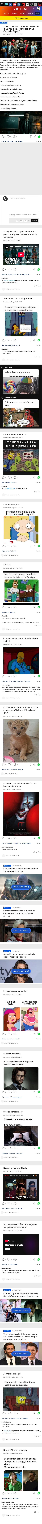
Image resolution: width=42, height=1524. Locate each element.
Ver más (36, 623)
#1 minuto (12, 681)
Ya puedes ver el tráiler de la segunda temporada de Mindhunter (20, 1225)
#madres (5, 1039)
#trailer (4, 274)
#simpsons (6, 482)
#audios (20, 681)
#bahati (20, 770)
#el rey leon (6, 770)
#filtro (10, 1498)
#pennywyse (26, 843)
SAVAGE (7, 564)
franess (4, 486)
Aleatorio (22, 13)
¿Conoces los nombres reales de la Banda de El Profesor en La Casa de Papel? (21, 28)
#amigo (5, 345)
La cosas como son (12, 1053)
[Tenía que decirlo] (39, 4)
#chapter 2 (17, 843)
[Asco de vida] (2, 4)
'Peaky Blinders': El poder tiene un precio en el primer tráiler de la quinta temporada (20, 234)
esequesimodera (8, 1502)
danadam (5, 349)
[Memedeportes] (18, 4)
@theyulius (8, 1431)
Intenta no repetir (11, 504)
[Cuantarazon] (6, 4)
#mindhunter (13, 1264)
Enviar (37, 13)
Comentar (35, 220)
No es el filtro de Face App (15, 1450)
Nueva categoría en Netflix (15, 1168)
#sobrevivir (6, 1208)
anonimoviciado (7, 847)
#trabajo (5, 1153)
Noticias (6, 13)
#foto (11, 1039)
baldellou (5, 278)
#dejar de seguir (14, 345)
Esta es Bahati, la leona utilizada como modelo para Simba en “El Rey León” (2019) (20, 710)
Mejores (14, 13)
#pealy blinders (13, 274)
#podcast (26, 681)
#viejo (4, 1498)
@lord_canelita (9, 280)
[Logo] (21, 8)
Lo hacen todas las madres (15, 991)
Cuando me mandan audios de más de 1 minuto (20, 639)
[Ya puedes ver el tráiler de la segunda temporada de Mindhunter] (21, 1244)
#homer (5, 681)
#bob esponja (14, 1418)
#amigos (5, 1418)
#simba (14, 770)
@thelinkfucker (10, 488)
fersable (5, 616)
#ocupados (24, 1418)
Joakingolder (6, 1268)
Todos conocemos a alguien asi (17, 298)
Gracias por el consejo (13, 1111)
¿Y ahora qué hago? (12, 1373)
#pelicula (5, 551)
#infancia (13, 551)
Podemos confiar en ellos (14, 434)
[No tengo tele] (31, 4)
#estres (12, 1153)
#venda (19, 1208)
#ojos (13, 1208)
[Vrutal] (14, 4)
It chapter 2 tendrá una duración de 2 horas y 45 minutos (20, 784)
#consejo (19, 1153)
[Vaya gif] (35, 4)
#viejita (12, 612)
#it (3, 843)
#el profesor (19, 141)
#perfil (16, 1039)
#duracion (9, 843)
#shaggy (16, 1498)
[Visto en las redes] (10, 4)
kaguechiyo (6, 685)
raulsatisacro (6, 1422)
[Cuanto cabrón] (27, 4)
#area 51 (14, 482)
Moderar (30, 13)
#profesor (5, 1097)
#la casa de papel (7, 141)
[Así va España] (23, 4)
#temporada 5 (25, 274)
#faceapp (5, 612)
